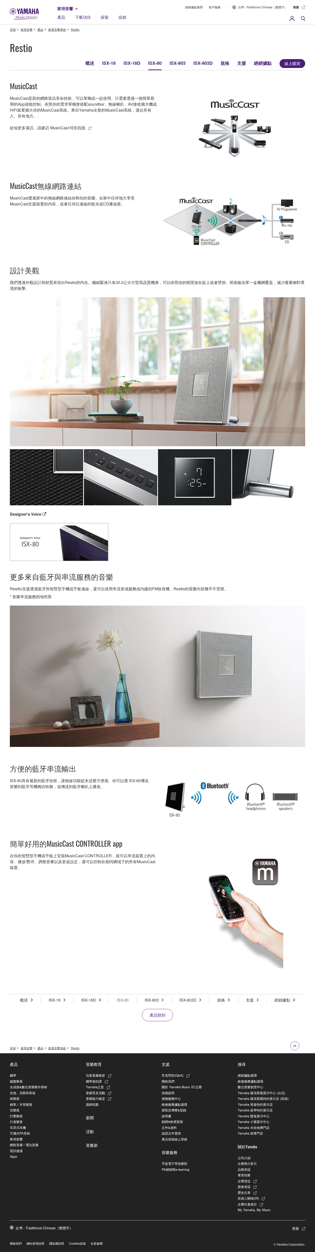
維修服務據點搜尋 (174, 1104)
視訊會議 (16, 1150)
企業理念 (244, 1181)
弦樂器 (14, 1110)
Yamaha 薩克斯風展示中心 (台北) (261, 1092)
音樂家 (92, 1145)
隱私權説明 (56, 1243)
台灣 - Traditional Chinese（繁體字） (262, 7)
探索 (105, 17)
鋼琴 (13, 1075)
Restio (75, 29)
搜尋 (242, 1064)
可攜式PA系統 (20, 1133)
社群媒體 (97, 1243)
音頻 (13, 29)
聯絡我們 (168, 1081)
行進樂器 (16, 1121)
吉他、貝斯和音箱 (22, 1092)
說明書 (166, 1116)
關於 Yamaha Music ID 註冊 (182, 1087)
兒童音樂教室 (95, 1075)
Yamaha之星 (95, 1087)
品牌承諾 (244, 1169)
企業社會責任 (247, 1204)
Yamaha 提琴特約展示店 (255, 1110)
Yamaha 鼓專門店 (250, 1133)
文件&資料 (169, 1127)
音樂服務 (169, 1152)
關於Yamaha (247, 1147)
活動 (90, 1131)
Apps (13, 1156)
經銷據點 (263, 63)
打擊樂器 (16, 1116)
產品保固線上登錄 (174, 1139)
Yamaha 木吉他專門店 (253, 1127)
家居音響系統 (57, 29)
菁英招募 (244, 1175)
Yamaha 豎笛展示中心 (253, 1116)
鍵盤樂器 (16, 1081)
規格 (224, 63)
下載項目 (83, 17)
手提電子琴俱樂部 (174, 1163)
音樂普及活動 (95, 1092)
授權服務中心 (171, 1098)
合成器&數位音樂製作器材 (28, 1087)
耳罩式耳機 (18, 1127)
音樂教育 (94, 1064)
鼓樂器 (14, 1098)
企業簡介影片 (247, 1163)
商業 (296, 7)
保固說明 (168, 1092)
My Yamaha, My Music (254, 1209)
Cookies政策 (77, 1243)
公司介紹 (244, 1157)
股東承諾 (244, 1186)
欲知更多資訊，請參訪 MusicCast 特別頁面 (47, 128)
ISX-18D (132, 63)
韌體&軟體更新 (172, 1121)
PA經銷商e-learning (175, 1169)
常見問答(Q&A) (172, 1075)
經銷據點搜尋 (194, 7)
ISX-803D (203, 63)
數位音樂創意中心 (250, 1087)
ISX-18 (109, 63)
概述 (89, 63)
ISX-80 (155, 63)
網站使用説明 (35, 1243)
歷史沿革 (244, 1192)
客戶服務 (214, 7)
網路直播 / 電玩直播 (24, 1144)
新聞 (90, 1117)
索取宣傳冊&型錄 (174, 1110)
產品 (61, 17)
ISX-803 (178, 63)
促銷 (122, 17)
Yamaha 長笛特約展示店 (255, 1104)
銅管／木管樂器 (21, 1104)
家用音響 (65, 8)
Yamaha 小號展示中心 (253, 1121)
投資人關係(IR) (248, 1198)
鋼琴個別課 (94, 1081)
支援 (241, 63)
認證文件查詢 (171, 1133)
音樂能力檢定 (95, 1098)
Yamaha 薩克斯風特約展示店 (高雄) (263, 1098)
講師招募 (92, 1104)
